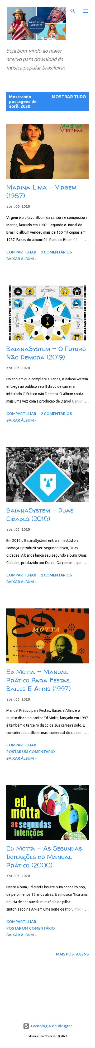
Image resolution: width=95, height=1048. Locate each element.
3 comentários (56, 252)
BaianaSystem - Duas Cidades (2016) (39, 514)
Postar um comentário (30, 751)
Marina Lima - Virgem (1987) (41, 191)
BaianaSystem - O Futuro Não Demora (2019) (46, 353)
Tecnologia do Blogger (50, 1025)
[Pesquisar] (73, 9)
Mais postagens (72, 954)
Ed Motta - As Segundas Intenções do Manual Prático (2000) (44, 857)
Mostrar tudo (69, 96)
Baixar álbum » (21, 258)
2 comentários (56, 413)
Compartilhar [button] (21, 252)
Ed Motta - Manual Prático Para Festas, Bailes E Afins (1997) (38, 680)
